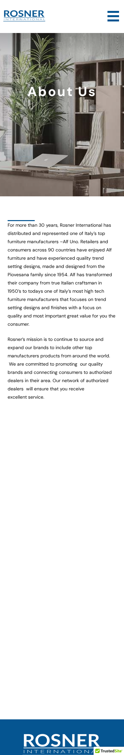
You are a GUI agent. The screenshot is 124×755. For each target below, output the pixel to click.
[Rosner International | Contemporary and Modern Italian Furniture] (26, 19)
